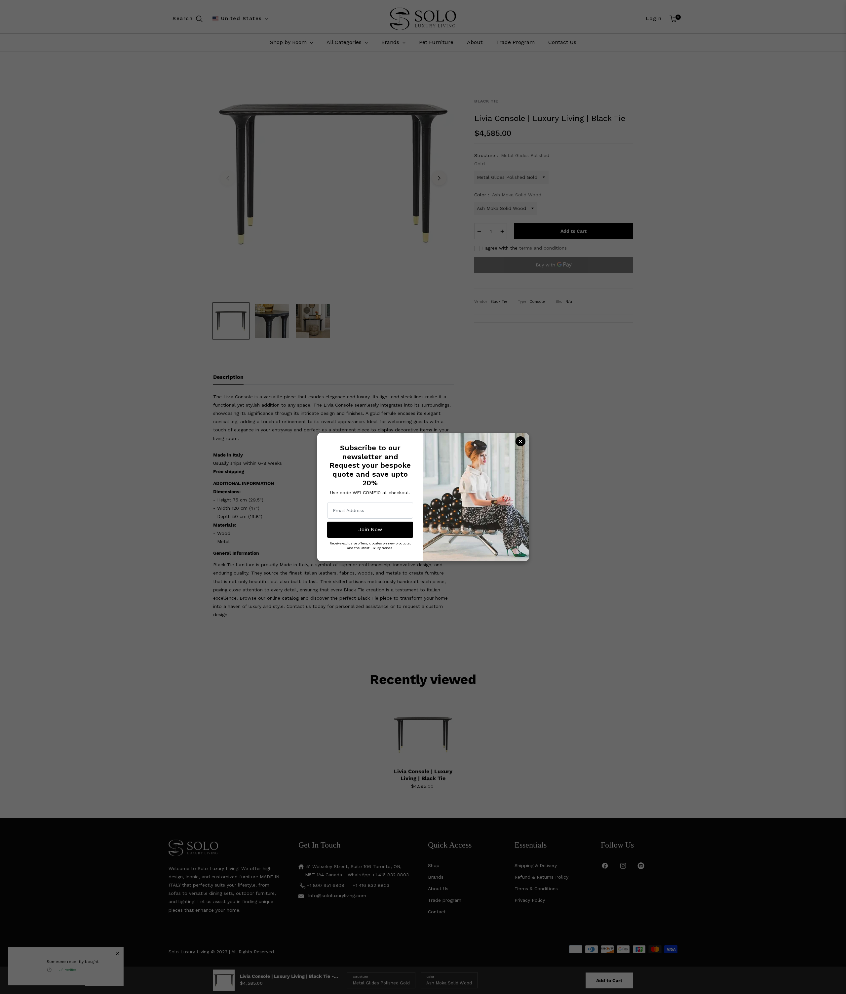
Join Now (370, 529)
